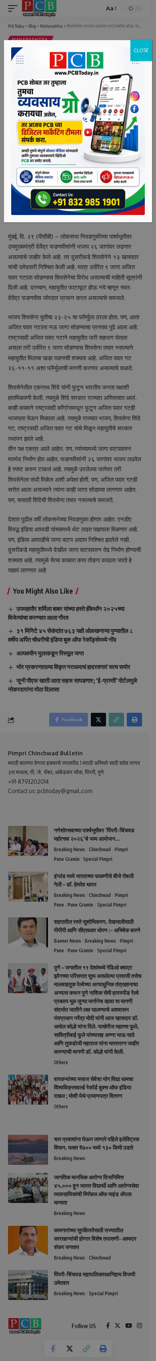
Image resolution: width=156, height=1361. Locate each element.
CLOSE (141, 50)
